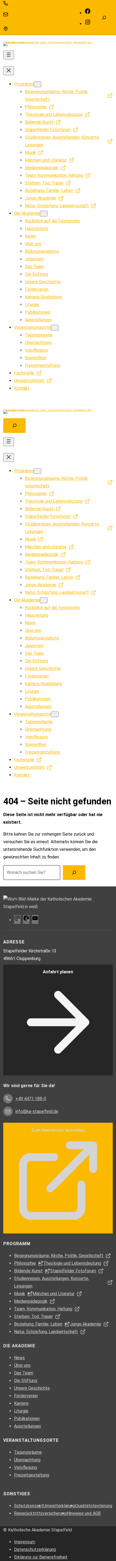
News (19, 1357)
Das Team (23, 1373)
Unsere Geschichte (32, 1388)
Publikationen (27, 1418)
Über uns (22, 1365)
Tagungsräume (28, 1452)
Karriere (21, 1403)
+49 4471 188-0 (23, 3)
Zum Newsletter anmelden (58, 1130)
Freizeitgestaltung (31, 1475)
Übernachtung (27, 1459)
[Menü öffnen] (8, 55)
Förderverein (26, 1395)
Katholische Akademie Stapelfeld (40, 1529)
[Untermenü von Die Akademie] (43, 213)
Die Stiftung (25, 1380)
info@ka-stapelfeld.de (29, 14)
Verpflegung (25, 1467)
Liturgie (21, 1411)
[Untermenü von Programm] (37, 84)
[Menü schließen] (8, 70)
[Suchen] (74, 872)
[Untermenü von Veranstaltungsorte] (55, 328)
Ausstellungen (27, 1426)
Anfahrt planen (58, 971)
